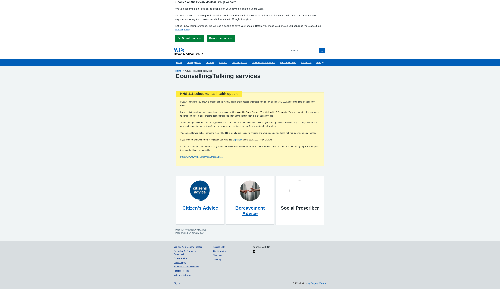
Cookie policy (219, 251)
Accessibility (219, 247)
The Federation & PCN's (263, 62)
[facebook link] (254, 252)
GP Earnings (180, 262)
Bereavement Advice (250, 211)
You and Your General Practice (188, 247)
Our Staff (210, 62)
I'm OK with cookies (189, 38)
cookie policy (182, 29)
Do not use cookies (220, 38)
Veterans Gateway (182, 275)
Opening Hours (194, 62)
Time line (223, 62)
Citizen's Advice (200, 208)
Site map (217, 259)
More (320, 62)
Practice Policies (181, 271)
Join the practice (239, 62)
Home (179, 62)
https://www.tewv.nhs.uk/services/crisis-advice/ (201, 157)
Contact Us (306, 62)
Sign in (177, 283)
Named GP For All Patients (186, 267)
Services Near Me (288, 62)
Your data (217, 255)
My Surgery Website (317, 283)
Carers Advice (180, 258)
